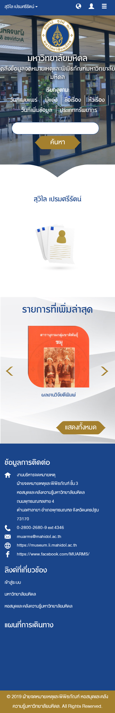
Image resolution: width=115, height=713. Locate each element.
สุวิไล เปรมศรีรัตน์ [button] (20, 6)
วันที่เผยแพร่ (23, 100)
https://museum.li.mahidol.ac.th (47, 545)
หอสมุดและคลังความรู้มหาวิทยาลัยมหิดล (38, 606)
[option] (57, 370)
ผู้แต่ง (51, 100)
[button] (78, 6)
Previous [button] (9, 371)
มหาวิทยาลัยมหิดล (20, 594)
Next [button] (104, 371)
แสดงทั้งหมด (81, 427)
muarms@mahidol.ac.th (39, 536)
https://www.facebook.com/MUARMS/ (53, 554)
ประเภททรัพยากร (78, 110)
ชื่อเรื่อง (73, 100)
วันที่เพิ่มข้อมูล (36, 110)
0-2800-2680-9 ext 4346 (40, 527)
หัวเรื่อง (96, 100)
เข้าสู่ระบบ (13, 582)
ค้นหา (57, 142)
